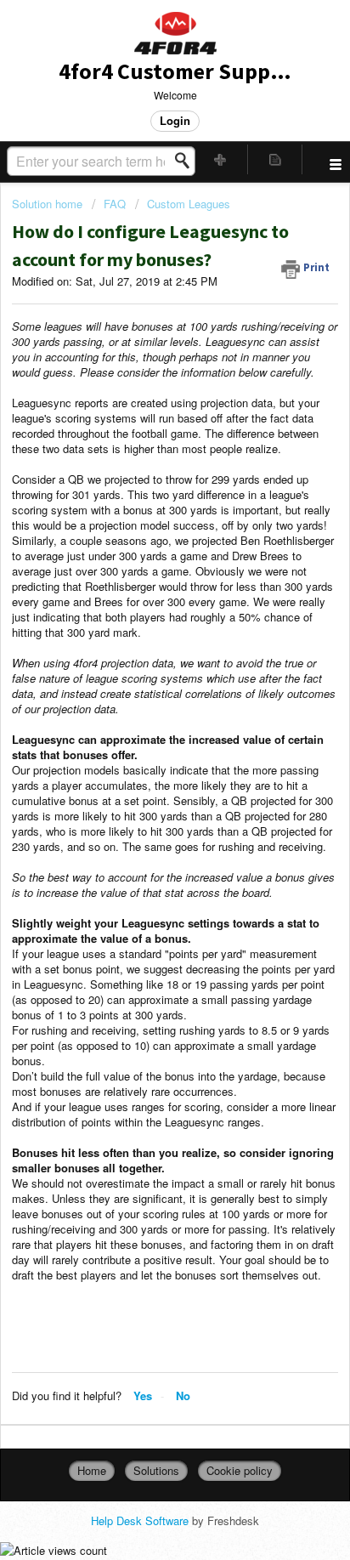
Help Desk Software (141, 1520)
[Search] (187, 160)
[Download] (143, 781)
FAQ (115, 204)
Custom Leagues (188, 204)
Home (91, 1470)
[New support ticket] (221, 159)
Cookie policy (239, 1470)
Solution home (49, 204)
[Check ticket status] (275, 159)
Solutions (156, 1470)
